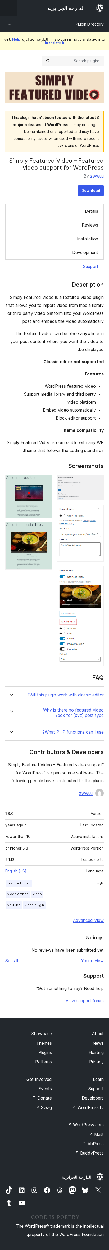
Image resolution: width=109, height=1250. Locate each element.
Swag (44, 1107)
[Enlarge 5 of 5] (45, 529)
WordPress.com (86, 1124)
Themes (44, 1043)
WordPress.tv (88, 1107)
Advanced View (88, 920)
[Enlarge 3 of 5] (96, 573)
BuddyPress (89, 1153)
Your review (92, 960)
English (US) (15, 871)
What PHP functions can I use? (73, 732)
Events (45, 1088)
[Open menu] (8, 8)
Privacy (96, 1061)
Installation (87, 238)
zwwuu (97, 176)
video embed (18, 894)
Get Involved (39, 1079)
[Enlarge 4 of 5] (45, 482)
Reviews (90, 225)
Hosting (96, 1052)
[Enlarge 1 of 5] (96, 482)
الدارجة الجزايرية (76, 1177)
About (98, 1033)
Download (90, 190)
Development (85, 252)
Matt (96, 1134)
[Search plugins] (47, 61)
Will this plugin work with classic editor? (65, 694)
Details (91, 211)
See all (11, 960)
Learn (98, 1079)
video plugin (34, 905)
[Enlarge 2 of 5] (96, 512)
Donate (42, 1098)
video (37, 894)
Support (90, 266)
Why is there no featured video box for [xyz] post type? (73, 713)
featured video (19, 883)
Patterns (43, 1061)
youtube (13, 905)
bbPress (93, 1143)
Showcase (41, 1033)
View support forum (85, 1000)
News (98, 1043)
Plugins (45, 1052)
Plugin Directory (90, 24)
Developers (93, 1098)
